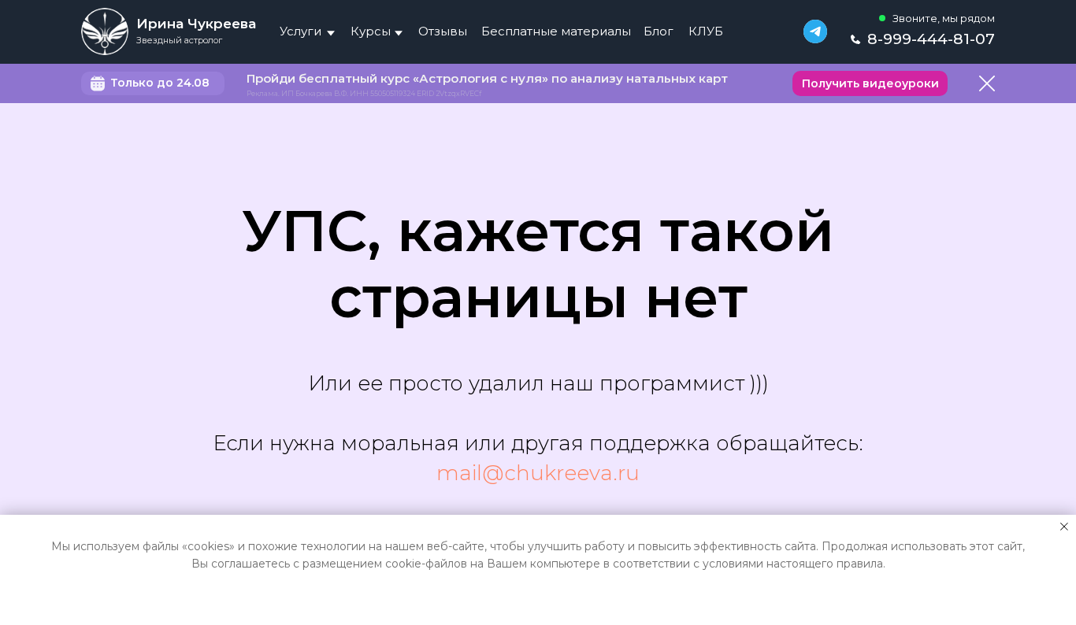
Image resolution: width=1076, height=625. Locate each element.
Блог (658, 31)
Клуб (705, 31)
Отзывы (442, 31)
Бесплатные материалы (556, 31)
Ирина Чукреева (196, 23)
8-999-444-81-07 (931, 39)
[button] (870, 83)
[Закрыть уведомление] (1064, 526)
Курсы (371, 31)
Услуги (300, 31)
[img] (104, 31)
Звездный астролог (179, 40)
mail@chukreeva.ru (538, 473)
